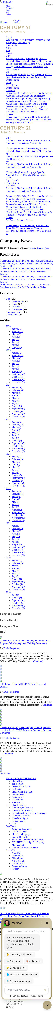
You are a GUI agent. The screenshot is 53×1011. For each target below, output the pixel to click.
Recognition (11, 42)
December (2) (18, 451)
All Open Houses (35, 66)
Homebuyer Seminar (15, 58)
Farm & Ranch (45, 140)
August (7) (17, 406)
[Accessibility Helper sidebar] (49, 3)
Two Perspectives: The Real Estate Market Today (23, 287)
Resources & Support (41, 119)
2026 (8, 326)
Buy (8, 56)
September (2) (18, 408)
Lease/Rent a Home (21, 786)
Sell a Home (17, 783)
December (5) (18, 520)
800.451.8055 (8, 2)
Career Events (12, 117)
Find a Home (18, 781)
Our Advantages (26, 40)
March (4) (16, 358)
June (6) (15, 400)
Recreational (23, 143)
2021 (8, 488)
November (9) (18, 587)
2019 (8, 557)
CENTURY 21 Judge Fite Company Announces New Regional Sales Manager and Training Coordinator (25, 642)
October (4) (17, 446)
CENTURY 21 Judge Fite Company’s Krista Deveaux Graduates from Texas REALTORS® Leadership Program (25, 271)
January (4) (17, 491)
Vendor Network (27, 106)
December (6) (18, 382)
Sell (7, 72)
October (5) (17, 376)
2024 (8, 384)
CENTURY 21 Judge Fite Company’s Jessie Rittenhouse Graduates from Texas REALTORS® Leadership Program (26, 279)
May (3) (15, 398)
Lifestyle (16, 306)
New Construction (14, 156)
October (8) (17, 515)
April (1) (16, 568)
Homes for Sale (13, 61)
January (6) (17, 387)
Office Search (20, 66)
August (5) (17, 475)
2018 (8, 592)
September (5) (18, 443)
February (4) (17, 390)
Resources (10, 90)
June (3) (15, 342)
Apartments (35, 143)
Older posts (5, 773)
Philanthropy (24, 42)
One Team (11, 826)
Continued (38, 661)
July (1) (15, 595)
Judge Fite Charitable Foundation (37, 93)
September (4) (18, 600)
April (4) (16, 395)
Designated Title (13, 93)
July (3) (15, 345)
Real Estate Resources (16, 805)
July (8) (15, 403)
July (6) (15, 369)
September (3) (18, 374)
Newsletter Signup (14, 212)
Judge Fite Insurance (35, 95)
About (8, 6)
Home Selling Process (16, 74)
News (8, 10)
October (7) (17, 549)
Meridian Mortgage (15, 98)
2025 (8, 350)
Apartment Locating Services (19, 109)
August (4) (17, 347)
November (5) (18, 552)
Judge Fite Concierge (16, 95)
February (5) (17, 494)
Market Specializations (24, 64)
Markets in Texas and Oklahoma (21, 778)
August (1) (17, 579)
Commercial (11, 143)
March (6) (16, 392)
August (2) (17, 510)
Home (32, 248)
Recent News (12, 314)
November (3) (18, 379)
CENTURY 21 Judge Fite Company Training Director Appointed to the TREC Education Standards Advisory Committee (25, 730)
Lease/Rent (39, 109)
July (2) (15, 576)
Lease (8, 82)
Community (10, 8)
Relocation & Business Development (29, 813)
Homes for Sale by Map (32, 61)
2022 (8, 454)
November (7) (18, 448)
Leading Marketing (22, 119)
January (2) (17, 422)
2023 (8, 419)
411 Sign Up (41, 106)
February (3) (17, 355)
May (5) (15, 339)
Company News (42, 248)
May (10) (16, 536)
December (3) (18, 486)
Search (5, 23)
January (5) (17, 456)
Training (10, 122)
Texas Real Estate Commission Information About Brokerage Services (24, 917)
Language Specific (35, 74)
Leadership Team (42, 40)
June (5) (15, 366)
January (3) (17, 329)
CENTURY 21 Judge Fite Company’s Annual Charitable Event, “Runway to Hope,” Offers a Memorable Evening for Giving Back (26, 263)
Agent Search (12, 85)
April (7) (16, 499)
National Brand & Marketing (33, 77)
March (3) (16, 334)
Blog (7, 13)
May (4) (15, 432)
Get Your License (25, 220)
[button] (1, 973)
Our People (17, 309)
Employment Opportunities (32, 117)
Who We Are (12, 40)
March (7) (16, 462)
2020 (8, 523)
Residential (11, 140)
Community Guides (21, 815)
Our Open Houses (14, 159)
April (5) (16, 337)
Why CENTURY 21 (24, 122)
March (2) (16, 565)
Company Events (10, 613)
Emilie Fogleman (11, 648)
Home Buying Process (36, 58)
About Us (10, 850)
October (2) (17, 603)
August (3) (17, 440)
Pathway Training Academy (37, 98)
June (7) (15, 435)
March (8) (16, 531)
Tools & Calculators (27, 111)
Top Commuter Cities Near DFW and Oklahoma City (25, 284)
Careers (9, 114)
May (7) (15, 467)
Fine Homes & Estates (27, 140)
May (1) (15, 571)
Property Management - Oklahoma (22, 101)
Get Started (11, 220)
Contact (8, 15)
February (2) (17, 331)
